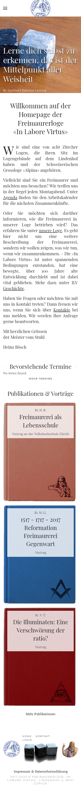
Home (27, 736)
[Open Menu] (5, 8)
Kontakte (61, 310)
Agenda (10, 197)
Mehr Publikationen (40, 714)
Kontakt (43, 736)
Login (27, 739)
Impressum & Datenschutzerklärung (41, 771)
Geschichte (13, 288)
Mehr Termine (40, 378)
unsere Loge (50, 230)
